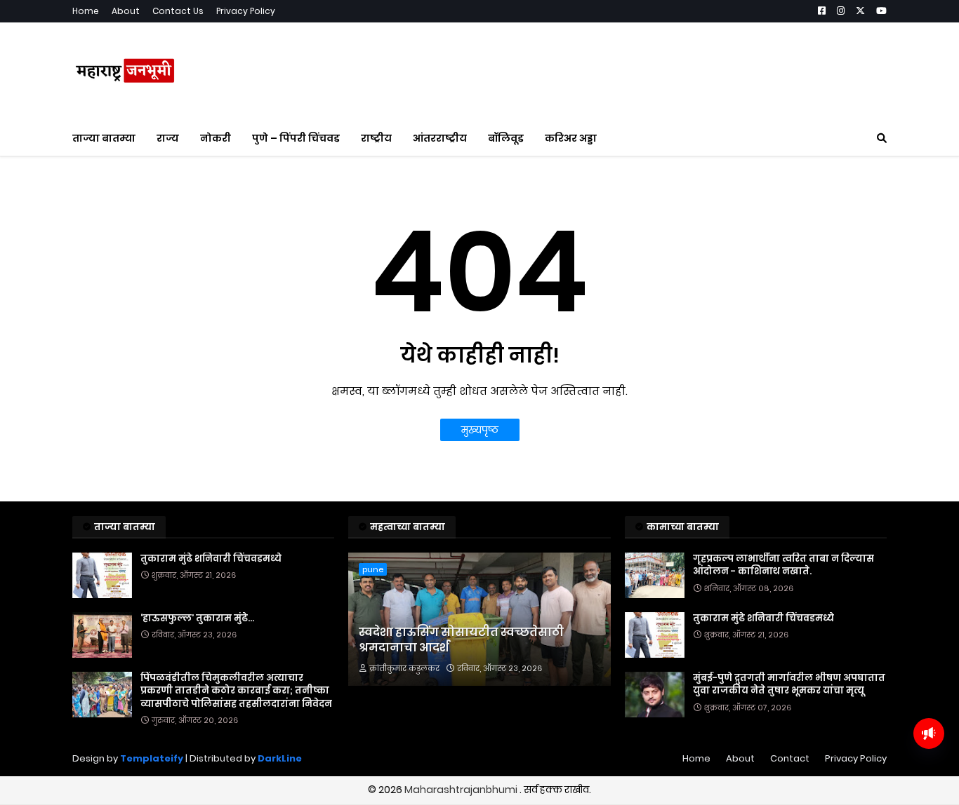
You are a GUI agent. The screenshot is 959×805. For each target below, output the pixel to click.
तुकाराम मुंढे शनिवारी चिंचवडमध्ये (211, 559)
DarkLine (280, 758)
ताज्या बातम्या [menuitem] (103, 138)
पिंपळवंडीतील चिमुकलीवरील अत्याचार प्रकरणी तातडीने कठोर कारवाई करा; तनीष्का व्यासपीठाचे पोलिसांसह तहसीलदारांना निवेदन (236, 691)
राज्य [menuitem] (168, 138)
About (126, 11)
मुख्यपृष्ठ (479, 430)
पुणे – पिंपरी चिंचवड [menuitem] (296, 138)
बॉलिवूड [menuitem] (506, 138)
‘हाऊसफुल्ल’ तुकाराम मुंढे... (197, 618)
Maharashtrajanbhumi (462, 790)
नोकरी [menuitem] (215, 138)
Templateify (151, 758)
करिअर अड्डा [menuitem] (571, 138)
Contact (789, 758)
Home (85, 11)
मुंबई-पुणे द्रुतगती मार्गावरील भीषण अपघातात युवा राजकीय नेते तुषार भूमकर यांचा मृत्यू (789, 684)
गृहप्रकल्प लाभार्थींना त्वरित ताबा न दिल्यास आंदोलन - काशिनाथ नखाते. (783, 565)
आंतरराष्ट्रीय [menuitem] (440, 138)
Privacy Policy (245, 11)
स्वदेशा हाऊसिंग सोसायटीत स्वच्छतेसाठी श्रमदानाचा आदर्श (461, 640)
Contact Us (178, 11)
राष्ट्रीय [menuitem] (376, 138)
